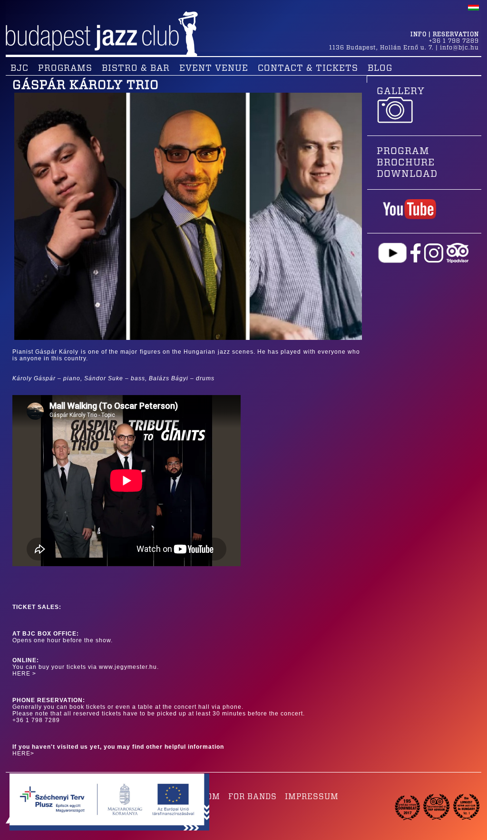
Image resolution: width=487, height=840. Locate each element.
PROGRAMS (65, 68)
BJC (19, 68)
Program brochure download (407, 162)
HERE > (24, 673)
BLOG (380, 68)
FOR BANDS (252, 797)
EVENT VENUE (213, 68)
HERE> (23, 753)
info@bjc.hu (459, 47)
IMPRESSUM (312, 797)
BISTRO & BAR (136, 68)
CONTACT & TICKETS (308, 68)
